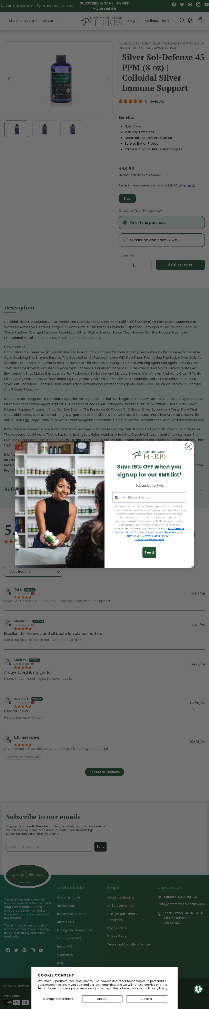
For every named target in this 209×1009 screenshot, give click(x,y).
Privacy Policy (157, 988)
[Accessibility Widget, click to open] (198, 989)
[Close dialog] (188, 446)
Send (149, 552)
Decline (146, 999)
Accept (102, 999)
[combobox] (119, 497)
